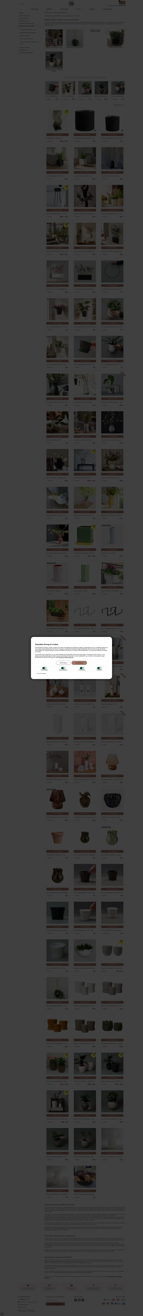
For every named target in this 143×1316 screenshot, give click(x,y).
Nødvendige (44, 670)
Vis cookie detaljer (41, 673)
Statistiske (99, 670)
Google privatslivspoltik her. (66, 657)
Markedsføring (63, 670)
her (49, 656)
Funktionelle (82, 670)
